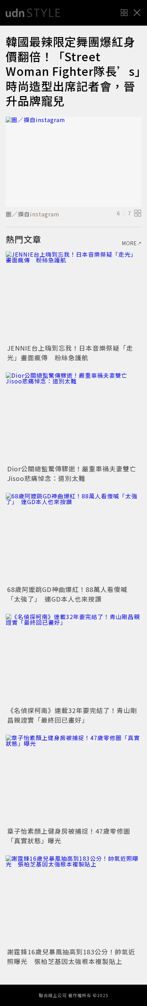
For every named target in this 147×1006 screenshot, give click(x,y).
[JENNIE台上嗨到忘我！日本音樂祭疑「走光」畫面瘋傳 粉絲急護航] (73, 296)
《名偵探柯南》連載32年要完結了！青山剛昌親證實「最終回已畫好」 (72, 715)
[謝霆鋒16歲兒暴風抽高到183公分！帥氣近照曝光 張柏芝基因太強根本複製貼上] (73, 900)
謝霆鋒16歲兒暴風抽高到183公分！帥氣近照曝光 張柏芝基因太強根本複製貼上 (71, 956)
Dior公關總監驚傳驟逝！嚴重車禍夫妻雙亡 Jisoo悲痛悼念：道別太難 (75, 473)
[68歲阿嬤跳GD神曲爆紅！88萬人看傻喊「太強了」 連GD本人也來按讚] (73, 538)
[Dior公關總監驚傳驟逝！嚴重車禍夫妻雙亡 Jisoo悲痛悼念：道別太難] (73, 417)
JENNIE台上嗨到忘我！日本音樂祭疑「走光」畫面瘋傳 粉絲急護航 (70, 352)
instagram (45, 214)
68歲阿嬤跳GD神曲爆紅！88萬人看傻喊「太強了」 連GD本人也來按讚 (67, 594)
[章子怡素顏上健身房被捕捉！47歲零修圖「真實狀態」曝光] (73, 780)
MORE (129, 243)
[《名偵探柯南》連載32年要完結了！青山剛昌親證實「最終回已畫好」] (73, 659)
